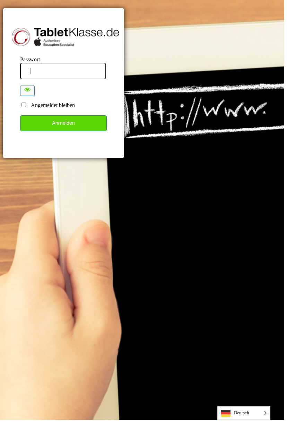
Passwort (30, 59)
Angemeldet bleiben (51, 105)
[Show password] (27, 91)
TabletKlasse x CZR (66, 37)
